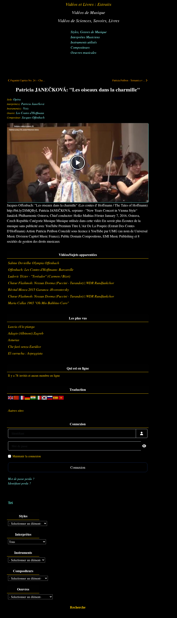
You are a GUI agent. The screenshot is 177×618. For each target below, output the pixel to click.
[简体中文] (16, 397)
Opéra (17, 99)
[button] (167, 608)
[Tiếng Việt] (61, 397)
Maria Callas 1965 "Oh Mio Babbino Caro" (38, 303)
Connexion (77, 467)
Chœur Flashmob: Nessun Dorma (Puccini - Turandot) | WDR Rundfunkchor (61, 282)
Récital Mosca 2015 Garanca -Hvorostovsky (38, 289)
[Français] (22, 397)
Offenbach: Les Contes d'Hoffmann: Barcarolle (40, 269)
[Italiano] (39, 397)
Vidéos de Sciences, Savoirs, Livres (88, 20)
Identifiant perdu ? (19, 483)
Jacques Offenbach (33, 117)
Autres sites (16, 410)
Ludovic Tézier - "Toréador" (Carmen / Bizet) (39, 276)
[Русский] (50, 397)
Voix (25, 108)
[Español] (55, 397)
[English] (11, 397)
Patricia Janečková (32, 104)
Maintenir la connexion (27, 456)
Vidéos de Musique (88, 12)
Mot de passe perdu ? (21, 479)
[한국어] (44, 397)
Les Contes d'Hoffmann (30, 113)
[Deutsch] (27, 397)
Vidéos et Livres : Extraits (88, 4)
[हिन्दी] (33, 397)
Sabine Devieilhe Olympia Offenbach (33, 262)
